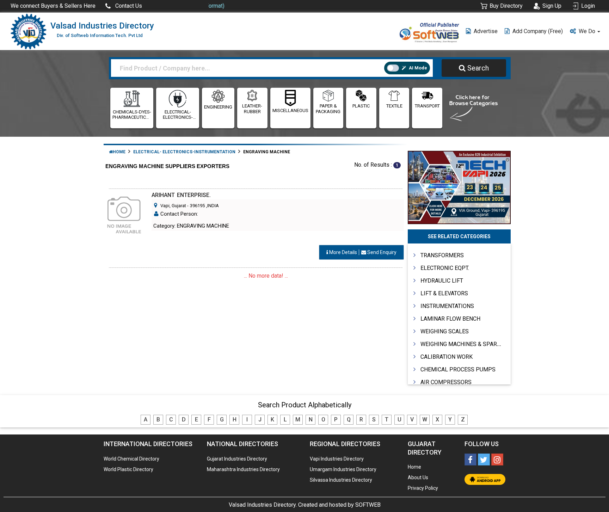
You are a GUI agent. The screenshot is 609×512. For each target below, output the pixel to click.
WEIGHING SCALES (444, 331)
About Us (418, 477)
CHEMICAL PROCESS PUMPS (458, 369)
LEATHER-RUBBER (252, 108)
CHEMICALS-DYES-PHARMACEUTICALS (131, 114)
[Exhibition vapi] (459, 186)
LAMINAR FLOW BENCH (450, 318)
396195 (197, 205)
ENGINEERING (218, 107)
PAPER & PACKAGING (328, 108)
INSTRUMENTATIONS (447, 306)
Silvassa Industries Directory (341, 480)
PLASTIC (361, 106)
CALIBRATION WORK (446, 356)
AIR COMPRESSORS (446, 382)
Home (119, 151)
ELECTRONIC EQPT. (444, 268)
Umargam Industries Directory (343, 469)
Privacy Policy (423, 488)
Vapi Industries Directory (337, 459)
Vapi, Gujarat (173, 205)
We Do (588, 31)
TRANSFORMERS (442, 255)
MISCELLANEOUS (290, 110)
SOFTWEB (368, 504)
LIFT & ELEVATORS (444, 293)
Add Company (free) (537, 31)
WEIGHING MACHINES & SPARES (462, 344)
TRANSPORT (427, 106)
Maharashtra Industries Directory (243, 469)
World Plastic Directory (128, 469)
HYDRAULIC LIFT (441, 280)
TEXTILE (394, 106)
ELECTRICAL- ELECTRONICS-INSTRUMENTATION (177, 114)
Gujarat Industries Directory (237, 459)
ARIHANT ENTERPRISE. (181, 195)
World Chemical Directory (131, 459)
